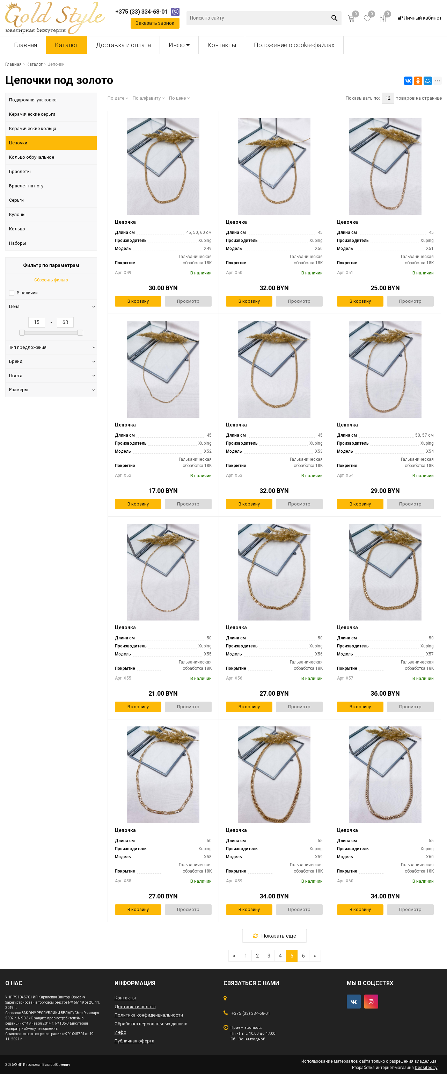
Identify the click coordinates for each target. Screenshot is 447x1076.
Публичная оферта (134, 1040)
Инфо (177, 45)
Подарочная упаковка (33, 99)
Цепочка (125, 222)
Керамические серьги (32, 114)
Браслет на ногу (26, 185)
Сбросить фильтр (51, 280)
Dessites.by (426, 1067)
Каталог (66, 45)
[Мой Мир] (428, 81)
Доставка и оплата (123, 45)
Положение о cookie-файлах (294, 45)
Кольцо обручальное (31, 157)
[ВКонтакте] (408, 81)
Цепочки (18, 142)
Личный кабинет (422, 18)
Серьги (16, 200)
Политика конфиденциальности (149, 1015)
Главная (25, 45)
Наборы (17, 243)
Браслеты (20, 171)
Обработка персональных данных (151, 1023)
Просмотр (188, 301)
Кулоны (17, 214)
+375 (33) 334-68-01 (251, 1013)
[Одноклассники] (418, 81)
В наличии (27, 292)
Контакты (221, 45)
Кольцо (17, 228)
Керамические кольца (32, 128)
